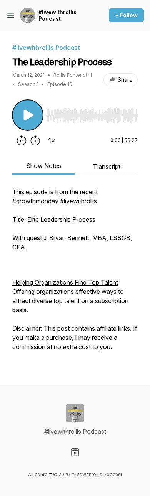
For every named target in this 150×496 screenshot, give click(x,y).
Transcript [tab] (106, 166)
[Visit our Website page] (75, 452)
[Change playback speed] (51, 140)
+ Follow (126, 15)
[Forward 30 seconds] (35, 140)
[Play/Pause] (27, 115)
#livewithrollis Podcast (57, 15)
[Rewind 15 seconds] (21, 140)
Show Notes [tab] (43, 166)
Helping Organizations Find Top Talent (65, 282)
